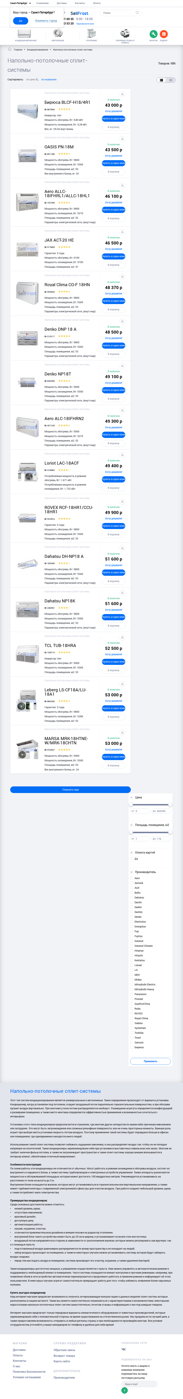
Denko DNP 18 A (60, 329)
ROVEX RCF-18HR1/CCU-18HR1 (68, 510)
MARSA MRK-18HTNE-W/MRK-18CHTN (66, 741)
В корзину (113, 127)
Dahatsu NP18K (59, 601)
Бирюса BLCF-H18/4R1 (67, 102)
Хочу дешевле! (113, 111)
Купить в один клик (113, 118)
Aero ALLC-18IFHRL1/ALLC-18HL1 (67, 193)
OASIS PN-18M (59, 147)
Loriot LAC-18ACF (61, 463)
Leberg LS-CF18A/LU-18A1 (65, 692)
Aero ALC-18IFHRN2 (64, 418)
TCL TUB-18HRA (60, 645)
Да (20, 20)
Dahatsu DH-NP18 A (64, 556)
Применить (150, 1061)
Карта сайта (62, 1361)
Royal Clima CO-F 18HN (67, 284)
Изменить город (46, 20)
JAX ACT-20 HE (59, 240)
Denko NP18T (57, 374)
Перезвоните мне (85, 23)
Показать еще (70, 789)
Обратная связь (64, 1350)
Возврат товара (64, 1355)
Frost (79, 13)
